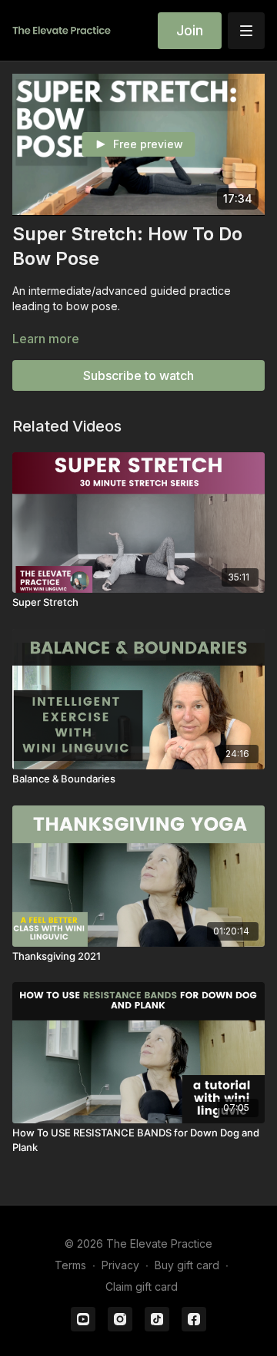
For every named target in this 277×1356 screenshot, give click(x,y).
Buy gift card (187, 1265)
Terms (70, 1265)
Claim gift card (141, 1286)
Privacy (120, 1265)
